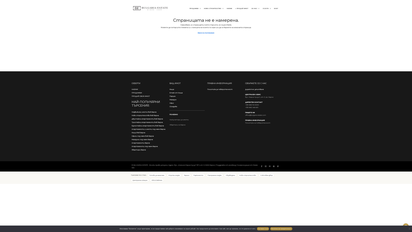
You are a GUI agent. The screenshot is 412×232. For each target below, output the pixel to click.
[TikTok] (278, 166)
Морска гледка (174, 175)
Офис (172, 103)
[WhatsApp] (274, 166)
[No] (409, 229)
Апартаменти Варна (141, 143)
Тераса (186, 175)
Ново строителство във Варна (145, 115)
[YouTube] (270, 166)
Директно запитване (254, 89)
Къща (172, 89)
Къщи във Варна (138, 133)
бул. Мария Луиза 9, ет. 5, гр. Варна (259, 97)
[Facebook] (262, 166)
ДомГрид (232, 165)
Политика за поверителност (220, 89)
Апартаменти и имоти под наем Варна (148, 129)
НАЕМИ (135, 89)
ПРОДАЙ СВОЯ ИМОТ (141, 96)
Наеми (229, 8)
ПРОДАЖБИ (137, 93)
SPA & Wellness (157, 180)
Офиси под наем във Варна (143, 136)
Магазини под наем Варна (142, 139)
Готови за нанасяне (156, 175)
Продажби (194, 8)
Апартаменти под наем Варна (145, 146)
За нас (254, 8)
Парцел (173, 96)
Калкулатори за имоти (179, 120)
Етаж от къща (176, 93)
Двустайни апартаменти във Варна (147, 119)
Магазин (173, 100)
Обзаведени (230, 175)
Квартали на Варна (177, 125)
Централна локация (140, 180)
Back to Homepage (206, 33)
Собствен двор (266, 175)
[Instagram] (266, 166)
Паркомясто (198, 175)
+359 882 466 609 (251, 107)
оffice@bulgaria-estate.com (255, 115)
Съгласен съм (263, 229)
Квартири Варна (139, 150)
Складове (173, 107)
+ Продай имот (241, 8)
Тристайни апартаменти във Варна (147, 122)
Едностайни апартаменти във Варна (148, 126)
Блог (276, 8)
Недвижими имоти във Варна (144, 112)
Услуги (266, 8)
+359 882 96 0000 (252, 105)
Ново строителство (212, 8)
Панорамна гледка (214, 175)
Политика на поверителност (257, 123)
